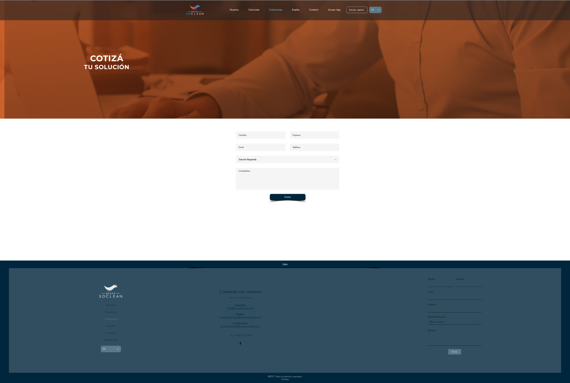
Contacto (111, 332)
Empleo (110, 325)
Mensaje (432, 330)
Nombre (432, 279)
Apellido (460, 279)
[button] (254, 10)
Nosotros (111, 304)
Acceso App (110, 339)
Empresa (432, 304)
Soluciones (111, 311)
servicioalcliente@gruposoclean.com (240, 326)
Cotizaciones (111, 318)
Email (430, 292)
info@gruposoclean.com (240, 308)
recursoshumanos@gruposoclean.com (240, 317)
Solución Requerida (437, 317)
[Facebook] (240, 343)
